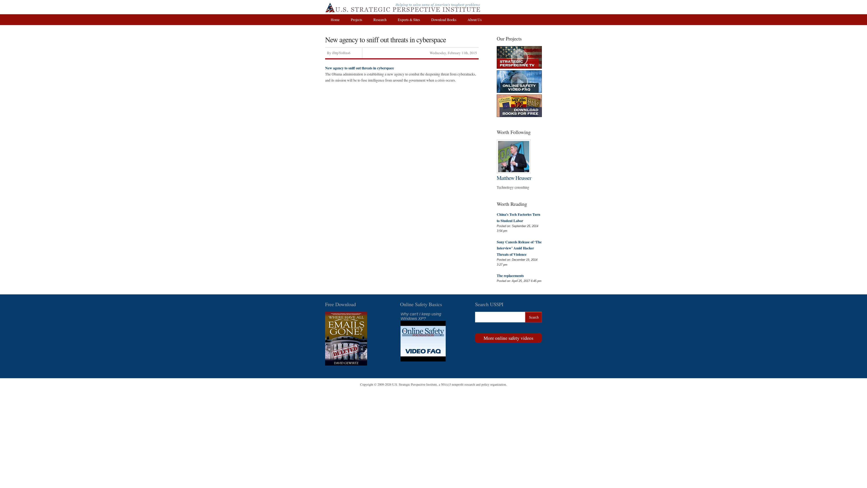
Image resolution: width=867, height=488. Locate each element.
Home (335, 19)
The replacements (510, 275)
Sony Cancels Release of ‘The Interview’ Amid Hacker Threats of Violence (519, 248)
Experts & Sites (409, 19)
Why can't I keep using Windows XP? (421, 316)
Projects (356, 19)
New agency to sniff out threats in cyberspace (359, 67)
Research (380, 19)
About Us (475, 19)
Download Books (443, 19)
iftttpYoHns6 (341, 52)
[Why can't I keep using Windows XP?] (423, 360)
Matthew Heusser (514, 177)
